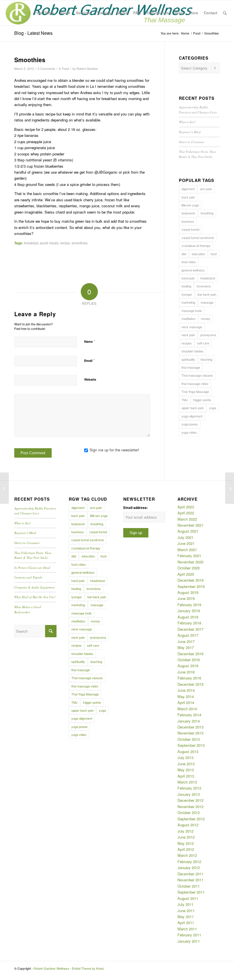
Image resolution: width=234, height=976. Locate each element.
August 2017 (187, 635)
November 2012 (190, 806)
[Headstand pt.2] (4, 488)
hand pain (188, 278)
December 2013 (190, 727)
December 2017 (190, 629)
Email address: (135, 507)
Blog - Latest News (33, 33)
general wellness (193, 270)
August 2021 (187, 531)
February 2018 (189, 623)
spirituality (188, 359)
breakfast (31, 243)
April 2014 (185, 702)
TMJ (184, 399)
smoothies (80, 243)
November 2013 (190, 733)
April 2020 (185, 574)
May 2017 (185, 647)
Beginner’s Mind (190, 132)
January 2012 (188, 867)
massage (207, 302)
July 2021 (185, 537)
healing (186, 286)
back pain (188, 197)
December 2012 (190, 800)
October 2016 (188, 659)
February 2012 (189, 861)
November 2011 (190, 879)
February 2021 (189, 555)
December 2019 (190, 580)
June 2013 (186, 763)
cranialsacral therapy (196, 245)
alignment (188, 188)
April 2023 (185, 507)
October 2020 (188, 568)
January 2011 (188, 941)
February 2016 (189, 678)
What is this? (187, 122)
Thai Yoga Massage (195, 391)
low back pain (206, 294)
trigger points (202, 399)
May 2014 (185, 696)
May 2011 (185, 916)
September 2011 (191, 892)
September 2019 (191, 586)
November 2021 (190, 525)
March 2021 (187, 549)
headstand (207, 278)
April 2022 (185, 513)
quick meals (49, 243)
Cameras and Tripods (28, 577)
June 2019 (186, 598)
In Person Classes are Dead (32, 567)
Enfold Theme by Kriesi (88, 968)
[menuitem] (44, 12)
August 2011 (187, 898)
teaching (206, 359)
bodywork (188, 213)
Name (89, 341)
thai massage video (194, 383)
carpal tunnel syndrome (197, 237)
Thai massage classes (197, 375)
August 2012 (187, 824)
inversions (204, 286)
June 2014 (186, 690)
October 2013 (188, 739)
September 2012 (191, 818)
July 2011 (185, 904)
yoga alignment (191, 416)
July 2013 (185, 757)
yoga (212, 407)
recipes (186, 343)
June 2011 (186, 910)
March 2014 (187, 708)
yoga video (189, 432)
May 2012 (185, 843)
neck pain (188, 334)
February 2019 (189, 604)
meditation (188, 318)
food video (188, 261)
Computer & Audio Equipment (34, 587)
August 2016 (187, 665)
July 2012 (185, 831)
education (198, 253)
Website (90, 379)
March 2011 (187, 929)
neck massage (191, 326)
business (187, 221)
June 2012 (186, 837)
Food (65, 68)
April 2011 (185, 922)
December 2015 (190, 684)
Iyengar (186, 294)
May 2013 (185, 769)
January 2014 (188, 721)
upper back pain (192, 407)
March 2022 (187, 519)
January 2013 (188, 794)
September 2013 (191, 745)
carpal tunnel (190, 229)
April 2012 (185, 849)
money (205, 318)
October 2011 (188, 886)
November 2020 (190, 562)
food (214, 253)
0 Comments (46, 68)
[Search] (224, 12)
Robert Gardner (87, 68)
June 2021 (186, 543)
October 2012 (188, 812)
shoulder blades (192, 351)
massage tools (191, 310)
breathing (207, 213)
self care (203, 343)
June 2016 (186, 672)
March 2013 (187, 782)
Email (89, 360)
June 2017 (186, 641)
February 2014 (189, 714)
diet (183, 253)
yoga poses (189, 424)
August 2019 (187, 592)
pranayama (208, 334)
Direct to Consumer (191, 142)
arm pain (206, 188)
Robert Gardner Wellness (51, 968)
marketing (188, 302)
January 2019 (188, 610)
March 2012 (187, 855)
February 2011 (189, 935)
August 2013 (187, 751)
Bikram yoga (190, 205)
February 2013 (189, 788)
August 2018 (187, 617)
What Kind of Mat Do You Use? (35, 597)
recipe (65, 243)
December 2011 (190, 873)
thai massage (190, 367)
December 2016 (190, 653)
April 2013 (185, 776)
